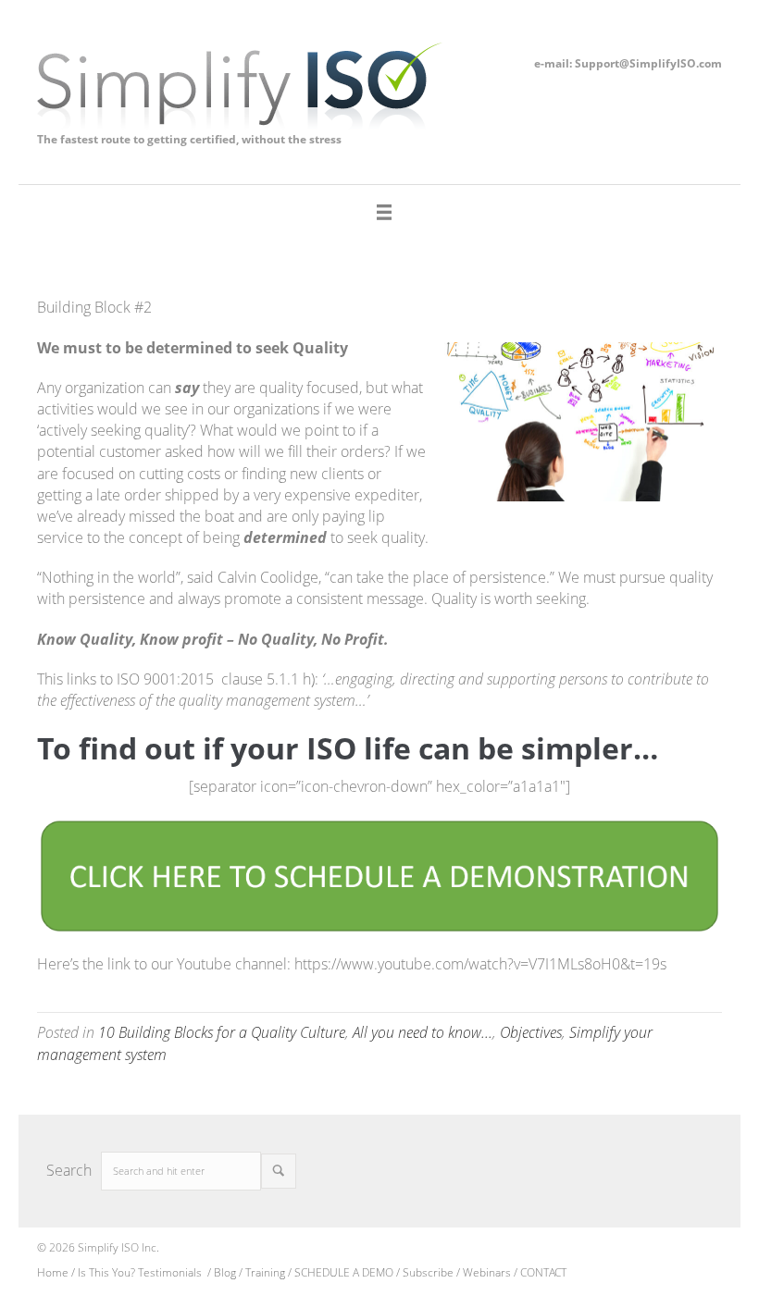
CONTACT (543, 1272)
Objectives (531, 1032)
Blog (225, 1272)
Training (265, 1272)
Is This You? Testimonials (141, 1272)
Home (52, 1272)
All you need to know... (422, 1032)
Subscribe (429, 1272)
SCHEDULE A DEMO (343, 1272)
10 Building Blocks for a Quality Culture (221, 1032)
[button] (278, 1171)
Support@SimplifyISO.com (648, 63)
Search (69, 1170)
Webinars (487, 1272)
